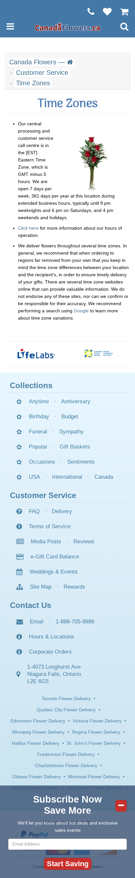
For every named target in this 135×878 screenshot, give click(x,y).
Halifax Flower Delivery (35, 743)
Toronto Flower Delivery (66, 698)
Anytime (39, 401)
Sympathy (71, 432)
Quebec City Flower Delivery (66, 709)
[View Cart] (121, 11)
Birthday (39, 416)
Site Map (40, 587)
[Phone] (87, 11)
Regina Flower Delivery (96, 732)
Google (81, 310)
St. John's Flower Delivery (94, 743)
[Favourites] (104, 11)
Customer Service (42, 72)
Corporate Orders (50, 652)
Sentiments (81, 462)
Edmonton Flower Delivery (37, 720)
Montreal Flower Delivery (94, 776)
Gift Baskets (75, 447)
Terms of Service (49, 526)
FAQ (34, 511)
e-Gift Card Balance (54, 557)
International (67, 477)
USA (34, 477)
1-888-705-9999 (75, 621)
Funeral (38, 432)
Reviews (83, 541)
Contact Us (30, 605)
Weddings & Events (53, 572)
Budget (69, 416)
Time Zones (33, 83)
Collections (31, 385)
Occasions (42, 462)
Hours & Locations (51, 637)
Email (37, 621)
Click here (28, 228)
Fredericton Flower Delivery (66, 754)
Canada (103, 477)
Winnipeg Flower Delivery (38, 732)
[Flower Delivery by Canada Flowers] (67, 26)
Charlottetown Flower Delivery (66, 765)
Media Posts (46, 541)
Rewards (74, 587)
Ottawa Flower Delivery (36, 776)
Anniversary (75, 401)
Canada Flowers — (38, 62)
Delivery (62, 511)
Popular (38, 447)
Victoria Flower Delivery (97, 720)
